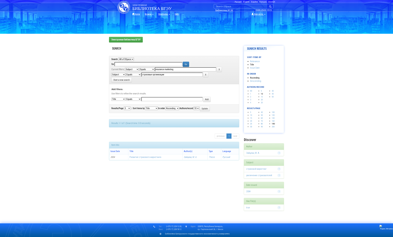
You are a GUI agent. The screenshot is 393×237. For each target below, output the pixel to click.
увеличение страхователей (259, 175)
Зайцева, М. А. (190, 157)
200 (273, 126)
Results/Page (117, 108)
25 (262, 102)
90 (262, 126)
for (112, 64)
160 (273, 121)
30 (273, 91)
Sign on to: (259, 14)
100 (273, 112)
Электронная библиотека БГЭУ (125, 39)
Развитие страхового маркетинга (145, 157)
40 (273, 94)
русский (238, 2)
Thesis (212, 157)
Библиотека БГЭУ (224, 10)
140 (273, 118)
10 (251, 115)
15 (262, 97)
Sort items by (139, 108)
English (246, 2)
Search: (114, 59)
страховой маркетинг (256, 169)
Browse (148, 14)
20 (262, 99)
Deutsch (271, 2)
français (263, 2)
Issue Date (255, 67)
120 (273, 115)
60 (262, 118)
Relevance (255, 61)
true (248, 207)
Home (137, 14)
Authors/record (186, 108)
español (254, 2)
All (251, 91)
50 (273, 97)
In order (161, 108)
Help (177, 14)
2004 (248, 191)
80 (262, 124)
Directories (163, 14)
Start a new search (121, 80)
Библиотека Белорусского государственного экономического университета (197, 234)
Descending (255, 81)
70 (262, 121)
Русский (226, 157)
